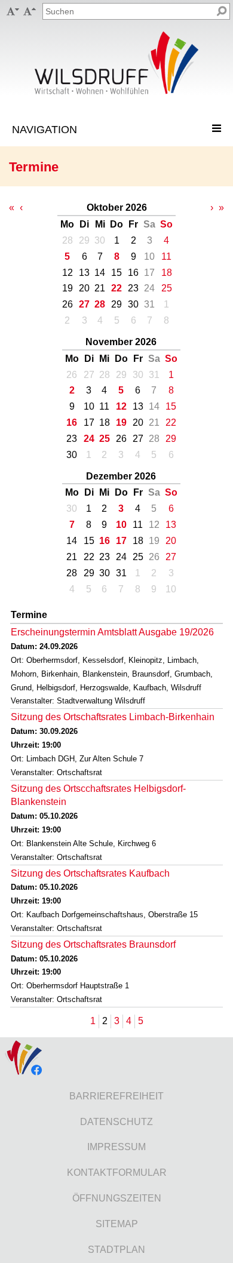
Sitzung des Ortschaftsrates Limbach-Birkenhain (112, 717)
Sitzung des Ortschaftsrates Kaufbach (90, 873)
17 (121, 541)
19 (121, 422)
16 (71, 422)
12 (121, 406)
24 (89, 439)
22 (116, 288)
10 (121, 525)
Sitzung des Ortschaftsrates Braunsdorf (93, 944)
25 (104, 439)
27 (84, 304)
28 (99, 304)
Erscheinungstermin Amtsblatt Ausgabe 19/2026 (112, 632)
